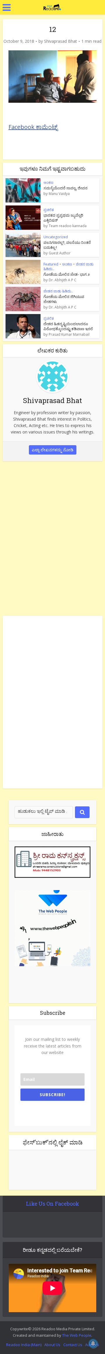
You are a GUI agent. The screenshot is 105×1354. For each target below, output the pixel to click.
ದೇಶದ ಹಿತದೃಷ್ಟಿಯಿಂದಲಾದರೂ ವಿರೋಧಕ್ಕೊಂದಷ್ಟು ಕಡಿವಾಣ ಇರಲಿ (68, 326)
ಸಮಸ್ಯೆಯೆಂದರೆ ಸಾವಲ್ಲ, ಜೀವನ (65, 188)
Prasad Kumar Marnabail (69, 334)
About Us (52, 1344)
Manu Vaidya (59, 193)
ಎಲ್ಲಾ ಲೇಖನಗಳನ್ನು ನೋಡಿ (53, 450)
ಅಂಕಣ (48, 182)
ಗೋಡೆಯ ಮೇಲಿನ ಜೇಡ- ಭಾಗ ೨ (66, 274)
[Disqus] (52, 537)
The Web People (76, 1335)
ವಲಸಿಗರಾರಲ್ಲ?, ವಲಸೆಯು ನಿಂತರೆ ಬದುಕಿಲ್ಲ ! (67, 245)
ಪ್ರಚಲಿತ (48, 209)
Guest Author (60, 253)
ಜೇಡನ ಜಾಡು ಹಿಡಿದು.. (58, 291)
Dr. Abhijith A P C (62, 280)
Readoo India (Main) (23, 1344)
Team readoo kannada (68, 226)
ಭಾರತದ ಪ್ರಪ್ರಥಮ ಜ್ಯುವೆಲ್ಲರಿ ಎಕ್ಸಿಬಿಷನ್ (63, 217)
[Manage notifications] (93, 1343)
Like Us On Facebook (52, 1203)
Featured (50, 264)
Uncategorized (55, 236)
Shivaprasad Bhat (60, 41)
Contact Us (72, 1344)
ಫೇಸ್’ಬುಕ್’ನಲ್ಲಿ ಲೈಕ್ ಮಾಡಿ (53, 1142)
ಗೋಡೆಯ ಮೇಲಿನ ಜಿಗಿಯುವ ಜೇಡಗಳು (63, 299)
